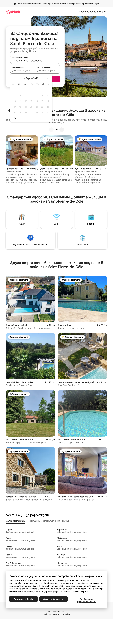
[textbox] (22, 70)
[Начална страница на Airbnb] (13, 11)
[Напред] (61, 129)
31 (15, 118)
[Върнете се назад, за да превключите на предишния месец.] (15, 78)
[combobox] (35, 60)
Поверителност (51, 614)
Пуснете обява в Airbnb (92, 11)
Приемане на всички (23, 599)
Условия (66, 614)
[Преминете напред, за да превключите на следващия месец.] (47, 78)
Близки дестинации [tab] (15, 521)
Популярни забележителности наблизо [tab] (49, 521)
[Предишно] (51, 129)
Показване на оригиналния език (83, 3)
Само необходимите (53, 599)
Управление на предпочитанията (86, 600)
